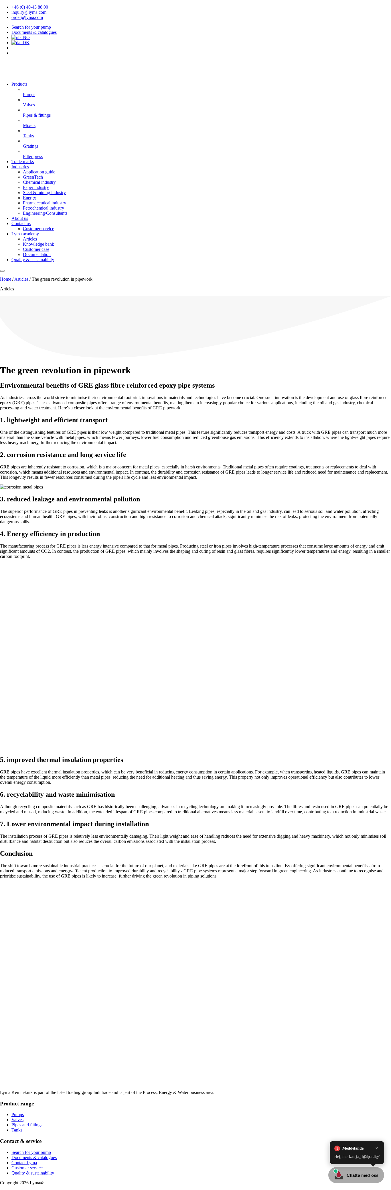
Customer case (36, 249)
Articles (30, 239)
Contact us (21, 223)
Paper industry (36, 187)
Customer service (38, 228)
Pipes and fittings (26, 1124)
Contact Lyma (24, 1162)
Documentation (37, 254)
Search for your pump (31, 27)
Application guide (39, 171)
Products (19, 84)
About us (19, 218)
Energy (29, 197)
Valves (17, 1119)
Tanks (16, 1130)
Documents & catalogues (34, 32)
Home (5, 279)
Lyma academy (25, 233)
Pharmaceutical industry (44, 202)
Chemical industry (39, 182)
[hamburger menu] (2, 271)
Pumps (17, 1114)
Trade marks (22, 161)
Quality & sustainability (32, 259)
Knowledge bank (38, 244)
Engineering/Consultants (45, 213)
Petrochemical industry (43, 208)
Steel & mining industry (44, 192)
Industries (20, 166)
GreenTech (33, 177)
